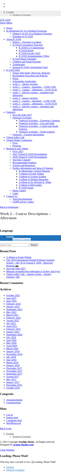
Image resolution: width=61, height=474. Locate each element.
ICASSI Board (26, 50)
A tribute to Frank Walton (31, 173)
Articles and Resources (24, 165)
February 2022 (13, 317)
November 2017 (14, 371)
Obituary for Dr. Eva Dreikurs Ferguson (32, 33)
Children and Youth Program (27, 61)
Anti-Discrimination (22, 199)
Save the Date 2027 (22, 115)
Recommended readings (24, 162)
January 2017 (13, 382)
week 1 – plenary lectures (25, 84)
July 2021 (11, 323)
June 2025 (11, 298)
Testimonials (19, 64)
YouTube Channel (21, 159)
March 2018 (12, 362)
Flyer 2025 (18, 151)
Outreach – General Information (28, 134)
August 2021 (12, 320)
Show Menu (6, 22)
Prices (15, 78)
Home (9, 28)
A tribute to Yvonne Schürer (32, 176)
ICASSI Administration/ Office (34, 56)
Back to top (5, 428)
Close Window (7, 450)
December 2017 (14, 368)
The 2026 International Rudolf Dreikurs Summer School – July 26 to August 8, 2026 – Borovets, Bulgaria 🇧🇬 (30, 263)
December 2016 (14, 385)
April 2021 (11, 326)
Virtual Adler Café (15, 137)
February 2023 (13, 303)
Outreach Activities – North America (37, 131)
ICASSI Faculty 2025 (29, 53)
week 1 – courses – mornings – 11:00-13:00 (34, 87)
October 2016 (13, 388)
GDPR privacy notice (23, 201)
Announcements (14, 400)
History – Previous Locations (27, 42)
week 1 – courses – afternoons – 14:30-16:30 (35, 89)
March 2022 (12, 315)
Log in (9, 414)
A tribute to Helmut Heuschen (33, 179)
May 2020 (11, 343)
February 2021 (13, 329)
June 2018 (11, 359)
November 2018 (14, 354)
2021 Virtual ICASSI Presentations (30, 154)
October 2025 (13, 295)
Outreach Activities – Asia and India (36, 123)
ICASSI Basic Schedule (24, 59)
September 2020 (14, 334)
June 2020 (11, 340)
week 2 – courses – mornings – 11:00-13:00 (34, 101)
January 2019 (13, 351)
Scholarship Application (24, 81)
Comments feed (14, 420)
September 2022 (14, 309)
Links (15, 193)
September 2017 (14, 374)
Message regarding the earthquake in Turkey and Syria (33, 271)
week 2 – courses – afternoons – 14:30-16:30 (35, 103)
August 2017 (12, 376)
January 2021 (13, 331)
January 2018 (13, 365)
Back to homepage (9, 207)
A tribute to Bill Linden (30, 185)
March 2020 (12, 348)
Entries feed (12, 417)
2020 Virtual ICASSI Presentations (30, 157)
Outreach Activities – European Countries (39, 120)
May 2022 (11, 312)
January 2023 (13, 306)
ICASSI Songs (26, 187)
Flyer (15, 143)
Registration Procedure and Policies (30, 75)
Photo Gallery (19, 190)
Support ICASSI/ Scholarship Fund (30, 67)
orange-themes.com (23, 444)
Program (17, 145)
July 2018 (11, 357)
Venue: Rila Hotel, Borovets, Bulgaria (31, 73)
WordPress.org (13, 423)
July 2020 (11, 337)
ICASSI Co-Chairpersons (31, 47)
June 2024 (11, 301)
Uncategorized (13, 402)
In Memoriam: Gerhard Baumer (34, 171)
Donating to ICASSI (23, 36)
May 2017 (11, 379)
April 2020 (11, 345)
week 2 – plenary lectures (25, 98)
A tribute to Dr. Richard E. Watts (35, 182)
